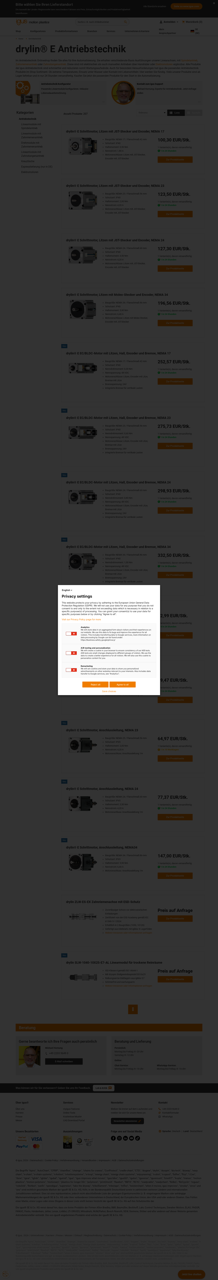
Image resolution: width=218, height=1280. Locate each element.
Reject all (95, 684)
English (66, 590)
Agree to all (122, 684)
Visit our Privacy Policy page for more (81, 619)
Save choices (109, 691)
